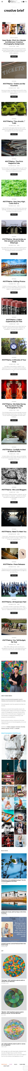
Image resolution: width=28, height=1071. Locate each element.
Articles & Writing (14, 37)
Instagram (13, 726)
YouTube (23, 726)
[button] (14, 747)
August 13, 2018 (12, 46)
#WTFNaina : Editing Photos (14, 281)
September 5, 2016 (12, 644)
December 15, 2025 (4, 983)
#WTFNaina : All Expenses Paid (14, 602)
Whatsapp (6, 1065)
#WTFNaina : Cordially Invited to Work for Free (14, 450)
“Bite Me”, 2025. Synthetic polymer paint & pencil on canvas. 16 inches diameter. (12, 1012)
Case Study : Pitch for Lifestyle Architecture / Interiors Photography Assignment (14, 42)
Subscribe (22, 1064)
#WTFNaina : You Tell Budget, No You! (14, 641)
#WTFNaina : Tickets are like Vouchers (14, 85)
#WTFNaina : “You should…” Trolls (14, 122)
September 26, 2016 (12, 534)
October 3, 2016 (12, 492)
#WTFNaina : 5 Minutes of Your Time (14, 361)
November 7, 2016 (12, 283)
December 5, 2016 (12, 125)
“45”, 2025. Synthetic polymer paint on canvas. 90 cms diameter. (13, 1044)
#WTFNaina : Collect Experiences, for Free (14, 320)
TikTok (11, 728)
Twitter (8, 726)
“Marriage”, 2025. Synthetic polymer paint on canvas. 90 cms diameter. (13, 981)
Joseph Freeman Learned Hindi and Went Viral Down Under (13, 944)
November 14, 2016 (12, 245)
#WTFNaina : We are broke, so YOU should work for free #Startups (14, 241)
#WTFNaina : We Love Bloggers (14, 490)
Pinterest (3, 728)
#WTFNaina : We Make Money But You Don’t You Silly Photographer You (14, 406)
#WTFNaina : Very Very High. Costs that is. (14, 202)
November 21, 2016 (12, 205)
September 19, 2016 (12, 566)
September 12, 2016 (12, 604)
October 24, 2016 (12, 364)
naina (17, 46)
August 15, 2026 (4, 946)
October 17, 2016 (12, 410)
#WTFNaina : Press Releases (14, 564)
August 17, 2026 (4, 914)
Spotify (7, 728)
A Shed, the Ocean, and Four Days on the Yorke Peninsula (13, 912)
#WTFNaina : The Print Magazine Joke (14, 162)
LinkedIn (17, 728)
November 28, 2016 (12, 165)
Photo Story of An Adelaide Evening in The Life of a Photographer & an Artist (13, 880)
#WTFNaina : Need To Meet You (14, 532)
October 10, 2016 (12, 453)
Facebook (18, 726)
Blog (15, 1064)
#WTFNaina (14, 81)
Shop (10, 1064)
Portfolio (4, 1064)
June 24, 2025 (3, 1046)
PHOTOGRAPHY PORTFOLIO (11, 733)
